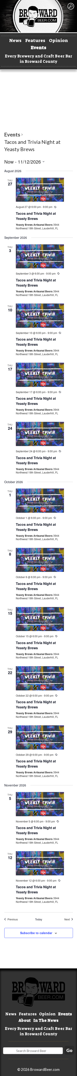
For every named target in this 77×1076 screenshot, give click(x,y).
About (25, 1020)
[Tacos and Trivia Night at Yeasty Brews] (40, 190)
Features (35, 41)
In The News (45, 1020)
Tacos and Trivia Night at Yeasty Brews (36, 216)
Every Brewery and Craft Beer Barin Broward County (38, 59)
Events (38, 48)
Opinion (58, 41)
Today (38, 919)
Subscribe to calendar (36, 933)
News (15, 41)
